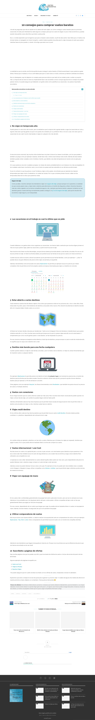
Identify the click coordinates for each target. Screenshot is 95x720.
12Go (26, 519)
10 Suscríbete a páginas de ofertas (21, 119)
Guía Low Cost (16, 564)
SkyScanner (44, 263)
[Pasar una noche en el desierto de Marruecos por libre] (22, 620)
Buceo (36, 15)
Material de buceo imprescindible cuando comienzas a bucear (77, 690)
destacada (24, 593)
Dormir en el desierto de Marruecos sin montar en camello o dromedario (51, 690)
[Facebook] (76, 15)
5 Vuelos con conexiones (18, 106)
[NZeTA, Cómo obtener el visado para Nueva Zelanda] (47, 620)
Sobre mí (55, 15)
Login (70, 652)
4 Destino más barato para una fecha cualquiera (24, 103)
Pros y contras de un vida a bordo (78, 697)
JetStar (53, 468)
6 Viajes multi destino (18, 108)
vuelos (29, 593)
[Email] (82, 15)
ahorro (12, 593)
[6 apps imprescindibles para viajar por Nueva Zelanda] (73, 620)
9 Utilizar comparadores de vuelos (21, 116)
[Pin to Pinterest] (52, 598)
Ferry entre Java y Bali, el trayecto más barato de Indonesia (51, 698)
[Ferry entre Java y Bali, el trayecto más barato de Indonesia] (40, 698)
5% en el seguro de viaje (59, 190)
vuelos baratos (36, 593)
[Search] (84, 16)
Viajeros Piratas (17, 566)
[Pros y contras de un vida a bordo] (66, 698)
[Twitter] (78, 15)
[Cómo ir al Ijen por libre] (40, 706)
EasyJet (31, 384)
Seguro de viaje (18, 95)
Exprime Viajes (16, 569)
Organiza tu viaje (45, 15)
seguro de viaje (52, 183)
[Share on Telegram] (55, 598)
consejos (18, 593)
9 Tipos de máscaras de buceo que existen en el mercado (77, 705)
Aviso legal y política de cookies (47, 713)
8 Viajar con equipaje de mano (20, 113)
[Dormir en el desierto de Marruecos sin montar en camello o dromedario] (40, 690)
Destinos (29, 15)
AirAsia (47, 468)
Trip (19, 519)
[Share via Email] (56, 598)
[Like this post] (48, 598)
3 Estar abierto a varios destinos (20, 100)
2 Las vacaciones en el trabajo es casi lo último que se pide (26, 98)
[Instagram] (80, 15)
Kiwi (22, 519)
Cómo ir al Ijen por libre (51, 704)
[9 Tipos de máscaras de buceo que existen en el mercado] (66, 706)
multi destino (61, 413)
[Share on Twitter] (51, 598)
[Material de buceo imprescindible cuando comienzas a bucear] (66, 690)
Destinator (56, 384)
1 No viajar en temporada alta (20, 92)
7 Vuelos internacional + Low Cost (20, 111)
